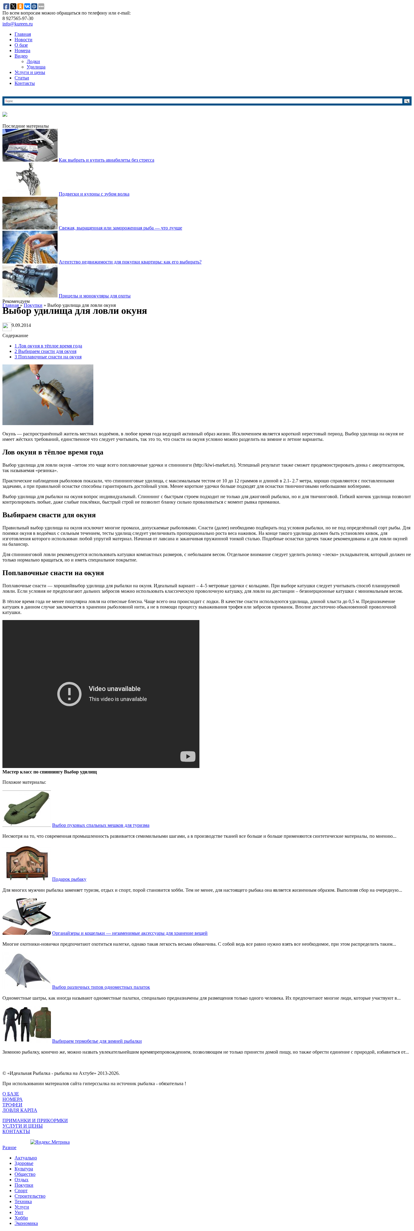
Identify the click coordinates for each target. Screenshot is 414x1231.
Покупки (24, 1185)
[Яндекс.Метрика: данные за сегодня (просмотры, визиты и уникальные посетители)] (50, 1142)
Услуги (22, 1206)
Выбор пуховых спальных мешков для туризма (100, 825)
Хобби (21, 1217)
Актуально (26, 1157)
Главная (23, 34)
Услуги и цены (30, 72)
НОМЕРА (12, 1099)
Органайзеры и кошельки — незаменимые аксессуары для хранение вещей (130, 933)
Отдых (21, 1179)
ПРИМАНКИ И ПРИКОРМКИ (35, 1120)
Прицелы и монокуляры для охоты (95, 295)
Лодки (33, 61)
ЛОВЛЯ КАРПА (19, 1110)
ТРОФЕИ (12, 1104)
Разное (9, 1147)
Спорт (21, 1190)
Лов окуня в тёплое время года (48, 345)
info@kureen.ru (17, 23)
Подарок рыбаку (69, 879)
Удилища (36, 66)
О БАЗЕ (10, 1093)
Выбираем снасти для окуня (45, 351)
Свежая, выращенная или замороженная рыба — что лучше (120, 227)
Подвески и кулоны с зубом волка (94, 193)
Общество (25, 1174)
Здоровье (24, 1163)
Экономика (26, 1223)
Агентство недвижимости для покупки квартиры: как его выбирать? (130, 261)
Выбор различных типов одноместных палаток (101, 987)
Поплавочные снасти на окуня (48, 356)
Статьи (22, 77)
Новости (23, 39)
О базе (21, 45)
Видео (21, 56)
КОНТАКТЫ (16, 1131)
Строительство (30, 1196)
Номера (22, 50)
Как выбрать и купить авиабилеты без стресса (106, 160)
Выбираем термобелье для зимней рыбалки (97, 1041)
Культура (24, 1168)
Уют (19, 1212)
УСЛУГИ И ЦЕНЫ (22, 1126)
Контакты (25, 83)
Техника (23, 1201)
